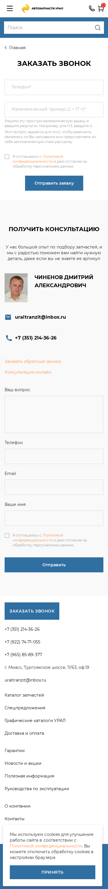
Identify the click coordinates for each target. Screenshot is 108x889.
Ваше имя (15, 504)
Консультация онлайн (28, 372)
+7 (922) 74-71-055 (22, 642)
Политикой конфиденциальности (38, 159)
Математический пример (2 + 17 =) (49, 109)
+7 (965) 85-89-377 (23, 654)
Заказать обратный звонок (33, 361)
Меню (9, 8)
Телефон (21, 87)
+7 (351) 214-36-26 (91, 8)
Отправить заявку (54, 183)
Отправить (54, 564)
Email (10, 473)
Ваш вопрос (17, 389)
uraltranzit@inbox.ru (40, 317)
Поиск (98, 27)
